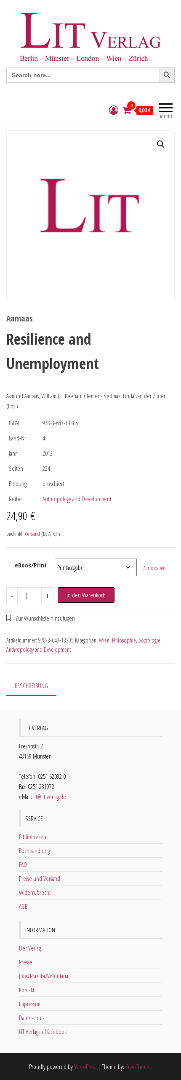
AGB (23, 906)
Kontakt (26, 990)
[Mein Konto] (113, 110)
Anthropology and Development (77, 498)
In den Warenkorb (86, 595)
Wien (104, 640)
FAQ (23, 864)
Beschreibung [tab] (31, 685)
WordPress (85, 1066)
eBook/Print (31, 565)
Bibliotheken (32, 836)
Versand (32, 533)
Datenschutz (32, 1017)
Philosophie (124, 640)
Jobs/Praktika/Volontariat (44, 976)
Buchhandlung (34, 850)
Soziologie (149, 640)
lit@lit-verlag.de (49, 796)
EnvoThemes (138, 1066)
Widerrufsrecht (35, 892)
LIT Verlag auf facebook (43, 1031)
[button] (160, 144)
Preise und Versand (39, 878)
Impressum (30, 1003)
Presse (25, 962)
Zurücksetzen (154, 568)
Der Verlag (30, 948)
